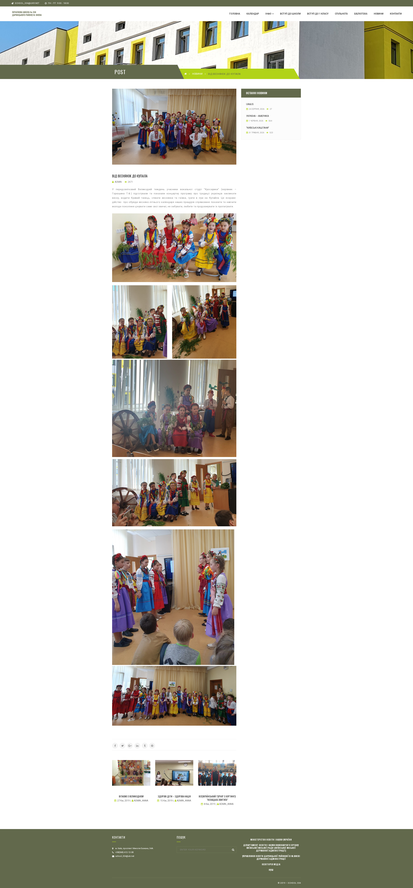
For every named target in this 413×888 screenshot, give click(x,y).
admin (118, 182)
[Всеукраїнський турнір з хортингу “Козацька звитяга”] (217, 773)
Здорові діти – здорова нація (174, 796)
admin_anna (141, 800)
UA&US (250, 104)
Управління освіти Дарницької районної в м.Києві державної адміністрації (271, 857)
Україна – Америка (257, 116)
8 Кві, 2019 (209, 804)
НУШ (271, 869)
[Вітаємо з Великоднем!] (131, 773)
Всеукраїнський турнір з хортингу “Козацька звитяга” (217, 797)
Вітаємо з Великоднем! (131, 796)
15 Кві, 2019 (166, 800)
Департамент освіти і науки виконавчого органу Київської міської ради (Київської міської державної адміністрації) (271, 847)
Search (233, 849)
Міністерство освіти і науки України (271, 839)
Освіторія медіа (271, 864)
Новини (197, 73)
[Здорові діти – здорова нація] (174, 773)
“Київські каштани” (257, 127)
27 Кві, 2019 (123, 800)
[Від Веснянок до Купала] (174, 127)
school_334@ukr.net (26, 3)
